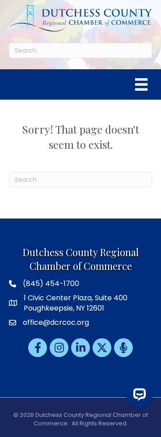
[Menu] (141, 84)
